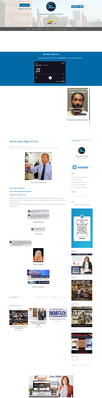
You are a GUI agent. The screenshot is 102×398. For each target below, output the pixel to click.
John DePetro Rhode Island (33, 148)
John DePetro (22, 148)
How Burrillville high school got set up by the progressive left (18, 327)
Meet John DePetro (37, 29)
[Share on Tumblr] (59, 297)
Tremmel (43, 148)
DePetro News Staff (15, 146)
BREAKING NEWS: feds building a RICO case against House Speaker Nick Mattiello (38, 323)
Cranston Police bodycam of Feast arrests (79, 187)
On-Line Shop (57, 29)
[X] (78, 196)
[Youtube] (82, 6)
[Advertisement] (51, 41)
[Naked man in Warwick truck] (82, 106)
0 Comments (55, 148)
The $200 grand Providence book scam (58, 319)
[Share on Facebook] (39, 297)
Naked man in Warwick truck (78, 128)
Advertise (65, 29)
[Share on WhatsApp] (65, 297)
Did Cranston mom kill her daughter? (78, 184)
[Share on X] (35, 297)
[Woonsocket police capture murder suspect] (60, 102)
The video (32, 204)
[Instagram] (79, 6)
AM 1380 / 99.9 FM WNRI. (28, 58)
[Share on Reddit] (55, 297)
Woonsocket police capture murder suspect (60, 120)
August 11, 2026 (53, 117)
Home (28, 29)
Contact (73, 29)
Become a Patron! (74, 359)
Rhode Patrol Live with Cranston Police (78, 182)
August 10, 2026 (75, 126)
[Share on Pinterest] (42, 297)
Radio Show (48, 29)
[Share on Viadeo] (62, 297)
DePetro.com (14, 148)
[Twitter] (75, 6)
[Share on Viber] (49, 297)
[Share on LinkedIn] (45, 297)
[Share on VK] (52, 297)
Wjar (48, 148)
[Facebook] (72, 6)
